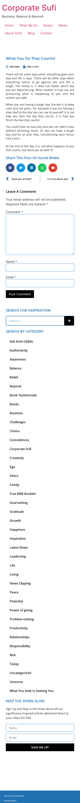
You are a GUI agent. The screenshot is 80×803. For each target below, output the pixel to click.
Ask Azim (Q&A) (21, 341)
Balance (15, 368)
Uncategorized (20, 673)
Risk (13, 655)
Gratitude (17, 511)
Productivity (19, 628)
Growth (15, 520)
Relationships (20, 637)
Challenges (18, 422)
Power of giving (21, 610)
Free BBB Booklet (23, 494)
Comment (14, 211)
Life (12, 565)
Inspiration (18, 538)
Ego (12, 467)
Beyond (15, 386)
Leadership (18, 556)
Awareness (18, 359)
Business (16, 413)
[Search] (69, 320)
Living (14, 574)
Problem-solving (22, 619)
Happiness (17, 529)
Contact (46, 33)
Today (14, 664)
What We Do (28, 25)
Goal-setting (19, 503)
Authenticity (19, 350)
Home (9, 25)
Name (11, 261)
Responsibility (20, 646)
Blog (31, 33)
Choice (15, 431)
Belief (14, 377)
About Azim (13, 33)
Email (11, 277)
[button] (10, 167)
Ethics (14, 476)
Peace (14, 592)
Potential (16, 601)
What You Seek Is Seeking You (32, 691)
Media (62, 25)
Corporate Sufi (29, 7)
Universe (16, 682)
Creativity (17, 458)
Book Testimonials (23, 395)
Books (48, 25)
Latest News (19, 547)
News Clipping (20, 583)
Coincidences (19, 440)
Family (14, 485)
